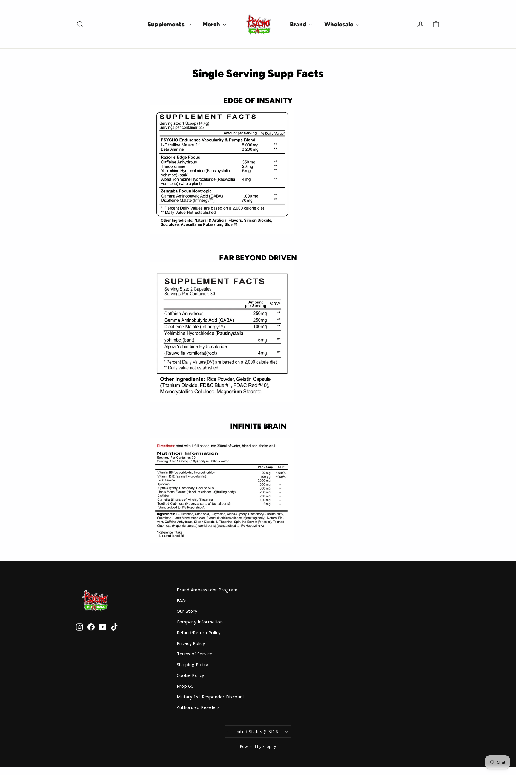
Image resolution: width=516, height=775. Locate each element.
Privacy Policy (191, 643)
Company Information (200, 622)
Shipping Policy (192, 664)
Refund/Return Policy (199, 632)
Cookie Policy (190, 675)
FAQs (182, 600)
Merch (212, 24)
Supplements (167, 24)
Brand (299, 24)
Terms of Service (194, 654)
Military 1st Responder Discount (211, 697)
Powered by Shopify (258, 746)
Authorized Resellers (198, 707)
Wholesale (339, 24)
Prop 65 (185, 686)
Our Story (187, 611)
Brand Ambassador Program (207, 590)
